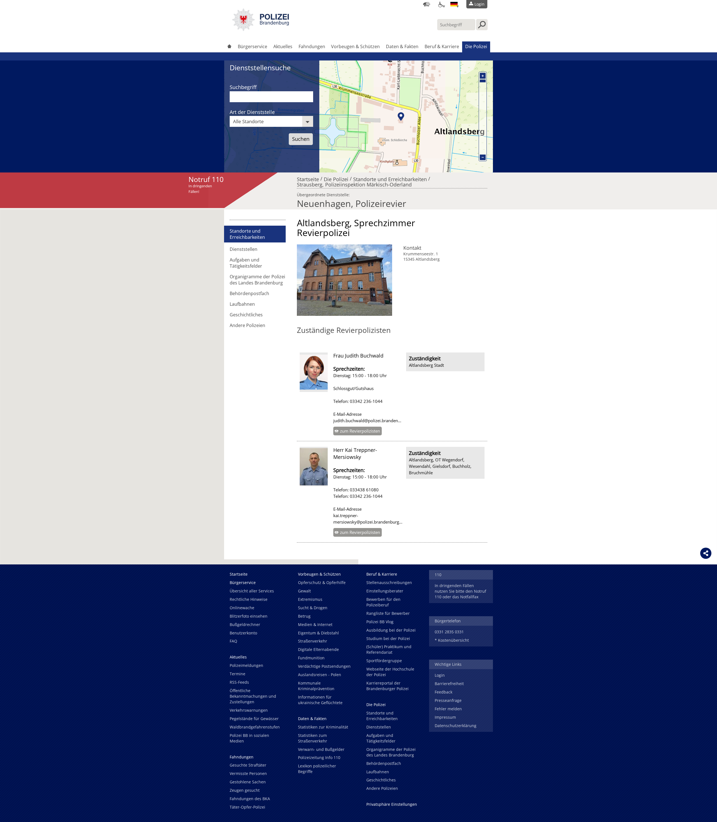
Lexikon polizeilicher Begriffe (317, 768)
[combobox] (271, 121)
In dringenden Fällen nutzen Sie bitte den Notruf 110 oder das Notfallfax (460, 591)
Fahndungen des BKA (250, 798)
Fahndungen (312, 46)
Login (440, 675)
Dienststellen (243, 249)
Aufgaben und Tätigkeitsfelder (246, 263)
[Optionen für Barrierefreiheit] (440, 4)
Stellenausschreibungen (389, 582)
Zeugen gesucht (245, 790)
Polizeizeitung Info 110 (319, 757)
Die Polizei (476, 46)
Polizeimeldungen (246, 665)
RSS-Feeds (239, 682)
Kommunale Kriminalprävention (316, 685)
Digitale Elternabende (318, 649)
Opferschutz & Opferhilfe (322, 582)
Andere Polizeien (247, 325)
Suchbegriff (243, 87)
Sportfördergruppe (384, 660)
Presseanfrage (448, 700)
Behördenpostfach (249, 293)
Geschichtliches (246, 315)
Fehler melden (448, 708)
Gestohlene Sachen (248, 781)
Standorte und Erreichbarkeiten (390, 178)
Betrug (304, 616)
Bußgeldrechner (245, 624)
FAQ (233, 641)
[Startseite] (229, 46)
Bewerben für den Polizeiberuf (383, 602)
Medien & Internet (315, 624)
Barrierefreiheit (449, 683)
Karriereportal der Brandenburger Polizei (387, 685)
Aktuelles (282, 46)
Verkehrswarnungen (249, 710)
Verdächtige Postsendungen (324, 666)
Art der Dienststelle (252, 112)
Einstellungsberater (384, 591)
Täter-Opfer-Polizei (247, 807)
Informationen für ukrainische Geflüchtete (320, 699)
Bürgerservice (252, 46)
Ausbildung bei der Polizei (391, 630)
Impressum (445, 717)
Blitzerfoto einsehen (248, 616)
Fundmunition (311, 657)
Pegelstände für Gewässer (254, 718)
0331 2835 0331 (449, 631)
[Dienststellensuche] (426, 4)
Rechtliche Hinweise (248, 599)
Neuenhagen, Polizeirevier (351, 203)
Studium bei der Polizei (388, 638)
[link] (260, 29)
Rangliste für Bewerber (388, 613)
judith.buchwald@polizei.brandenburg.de (373, 420)
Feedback (443, 692)
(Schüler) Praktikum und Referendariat (388, 649)
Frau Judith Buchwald (358, 355)
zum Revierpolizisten (360, 431)
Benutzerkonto (243, 633)
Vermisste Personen (248, 773)
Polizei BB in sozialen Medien (249, 738)
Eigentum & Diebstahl (318, 633)
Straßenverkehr (312, 641)
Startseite (308, 178)
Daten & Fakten (402, 46)
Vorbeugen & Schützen (355, 46)
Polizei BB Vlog (380, 621)
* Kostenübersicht (452, 640)
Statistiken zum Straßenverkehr (312, 738)
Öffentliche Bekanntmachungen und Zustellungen (253, 696)
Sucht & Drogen (312, 607)
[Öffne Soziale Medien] (705, 553)
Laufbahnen (242, 304)
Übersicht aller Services (252, 591)
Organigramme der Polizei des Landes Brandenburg (257, 280)
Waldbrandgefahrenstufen (255, 727)
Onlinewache (242, 607)
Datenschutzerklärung (455, 725)
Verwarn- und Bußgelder (321, 749)
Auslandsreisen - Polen (319, 674)
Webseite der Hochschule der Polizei (390, 671)
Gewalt (304, 591)
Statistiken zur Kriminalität (323, 727)
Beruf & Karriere (442, 46)
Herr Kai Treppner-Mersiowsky (355, 453)
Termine (237, 673)
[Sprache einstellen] (454, 4)
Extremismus (310, 599)
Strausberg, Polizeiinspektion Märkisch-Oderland (354, 183)
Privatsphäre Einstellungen (391, 804)
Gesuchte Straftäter (248, 765)
